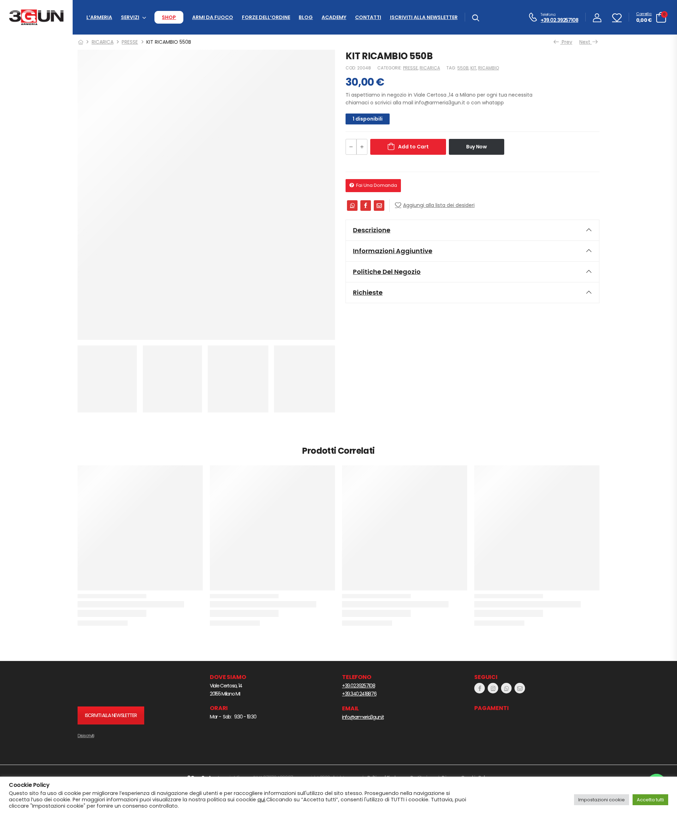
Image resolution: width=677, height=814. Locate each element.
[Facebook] (365, 205)
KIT (473, 68)
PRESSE (130, 41)
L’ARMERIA (99, 17)
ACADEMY (334, 17)
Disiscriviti (86, 735)
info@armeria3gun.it (363, 717)
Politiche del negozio (387, 271)
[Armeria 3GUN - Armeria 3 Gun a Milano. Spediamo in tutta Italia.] (36, 17)
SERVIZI (130, 17)
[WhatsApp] (352, 205)
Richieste (368, 292)
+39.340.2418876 (359, 693)
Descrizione (371, 230)
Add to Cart (413, 146)
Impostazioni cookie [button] (601, 799)
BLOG (306, 17)
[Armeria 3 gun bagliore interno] (122, 686)
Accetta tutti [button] (650, 799)
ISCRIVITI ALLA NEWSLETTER (424, 17)
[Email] (379, 205)
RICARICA (103, 41)
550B (463, 68)
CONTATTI (368, 17)
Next (586, 41)
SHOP (169, 17)
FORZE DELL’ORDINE (266, 17)
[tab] (472, 230)
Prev (564, 41)
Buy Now (476, 146)
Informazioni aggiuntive (392, 250)
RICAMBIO (488, 68)
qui (261, 799)
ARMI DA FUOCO (212, 17)
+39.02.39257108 (559, 20)
